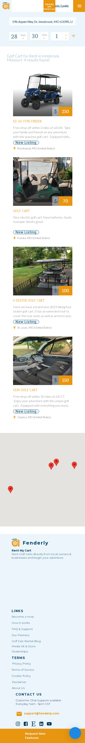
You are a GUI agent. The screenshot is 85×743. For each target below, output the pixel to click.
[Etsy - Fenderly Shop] (33, 723)
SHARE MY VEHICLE (49, 6)
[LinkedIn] (41, 723)
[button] (51, 466)
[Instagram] (18, 723)
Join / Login (61, 5)
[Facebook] (25, 723)
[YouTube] (49, 723)
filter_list (73, 36)
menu (79, 6)
